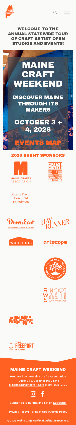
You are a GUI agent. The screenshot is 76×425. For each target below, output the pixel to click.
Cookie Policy (58, 411)
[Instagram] (33, 394)
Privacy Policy (18, 411)
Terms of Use (38, 411)
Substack (60, 402)
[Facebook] (43, 394)
